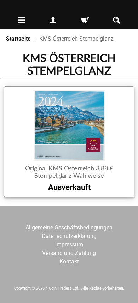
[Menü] (21, 20)
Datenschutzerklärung (69, 236)
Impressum (69, 244)
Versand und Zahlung (69, 253)
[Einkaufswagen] (85, 20)
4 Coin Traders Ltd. (62, 288)
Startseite (18, 38)
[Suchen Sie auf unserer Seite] (116, 20)
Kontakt (69, 261)
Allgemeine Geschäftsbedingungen (69, 227)
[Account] (53, 20)
